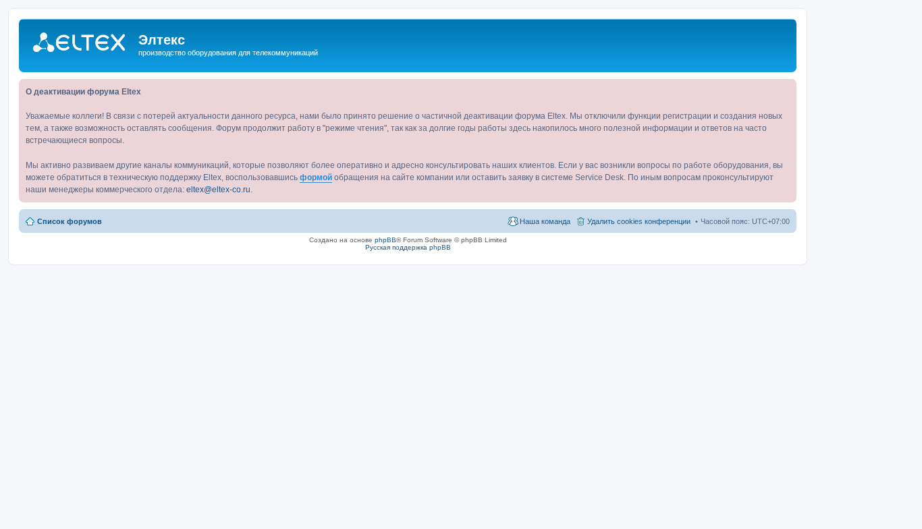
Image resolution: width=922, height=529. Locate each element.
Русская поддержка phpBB (408, 247)
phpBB (385, 240)
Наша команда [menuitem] (545, 221)
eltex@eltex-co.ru (218, 189)
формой (316, 177)
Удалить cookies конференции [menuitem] (638, 221)
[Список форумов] (80, 43)
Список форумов (69, 221)
